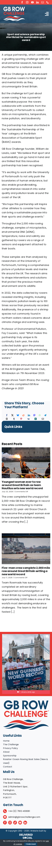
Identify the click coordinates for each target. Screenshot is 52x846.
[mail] (42, 2)
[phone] (47, 2)
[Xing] (35, 419)
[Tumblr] (14, 419)
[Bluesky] (17, 415)
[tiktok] (15, 822)
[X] (12, 415)
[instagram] (27, 2)
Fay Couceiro (10, 333)
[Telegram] (45, 415)
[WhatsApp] (39, 415)
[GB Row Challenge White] (14, 7)
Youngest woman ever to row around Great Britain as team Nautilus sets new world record (22, 485)
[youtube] (32, 2)
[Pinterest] (21, 419)
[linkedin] (37, 2)
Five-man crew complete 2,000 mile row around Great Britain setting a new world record (26, 571)
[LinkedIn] (29, 415)
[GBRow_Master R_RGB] (26, 701)
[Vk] (28, 419)
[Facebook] (6, 415)
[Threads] (6, 419)
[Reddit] (23, 415)
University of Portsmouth (17, 110)
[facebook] (22, 2)
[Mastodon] (34, 415)
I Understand (31, 844)
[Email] (42, 419)
